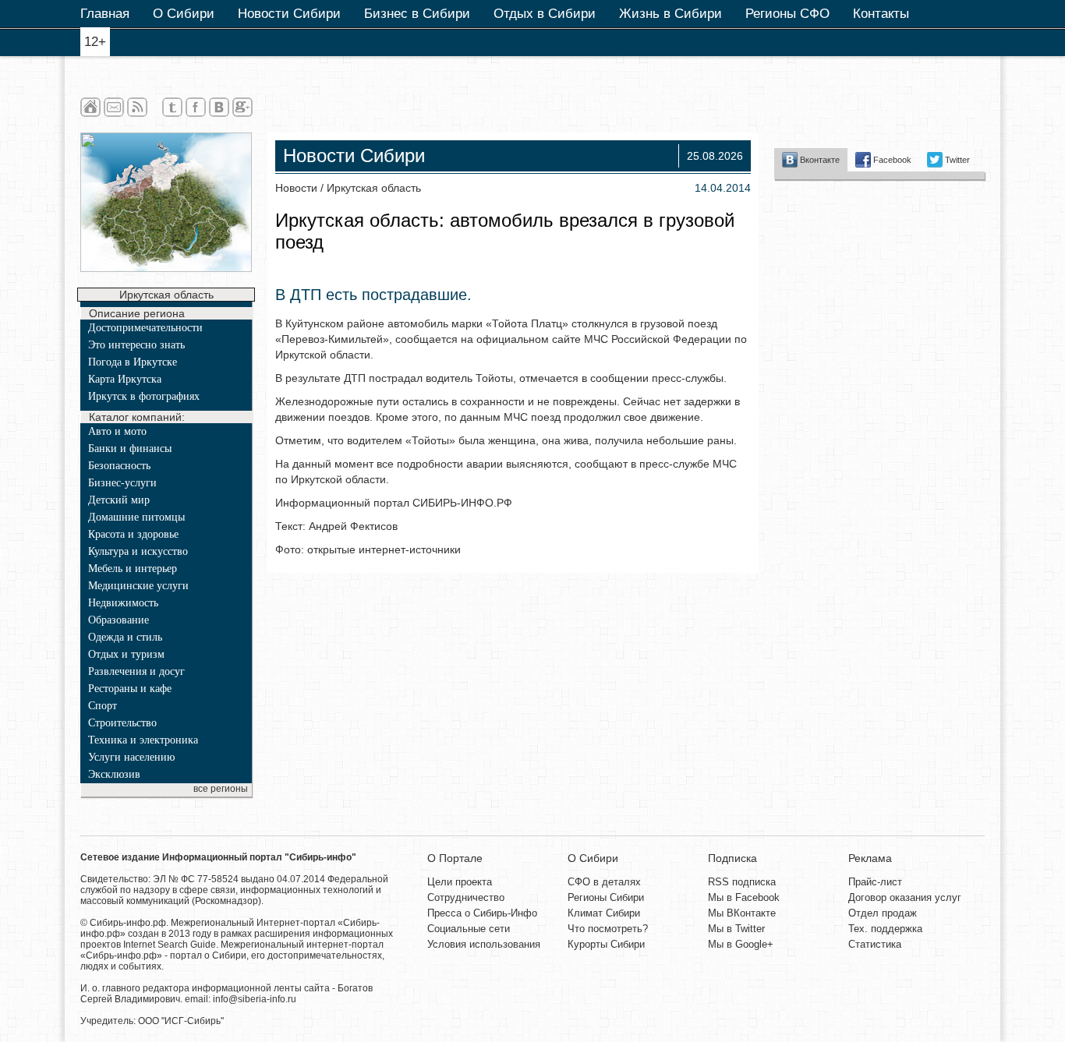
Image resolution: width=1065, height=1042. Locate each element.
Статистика (874, 944)
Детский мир (119, 500)
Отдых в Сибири (545, 13)
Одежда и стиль (125, 637)
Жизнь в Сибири (670, 13)
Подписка (732, 858)
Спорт (102, 706)
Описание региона (137, 313)
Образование (118, 620)
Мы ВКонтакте (742, 913)
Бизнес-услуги (122, 483)
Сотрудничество (465, 897)
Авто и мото (117, 431)
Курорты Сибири (606, 944)
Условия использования (483, 944)
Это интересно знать (136, 345)
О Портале (455, 858)
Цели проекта (459, 882)
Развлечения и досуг (136, 671)
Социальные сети (468, 928)
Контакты (881, 13)
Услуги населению (131, 757)
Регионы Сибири (606, 897)
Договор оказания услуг (904, 897)
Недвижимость (123, 603)
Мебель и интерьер (132, 568)
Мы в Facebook (744, 897)
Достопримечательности (145, 328)
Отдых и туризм (126, 654)
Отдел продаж (882, 913)
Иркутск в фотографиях (144, 396)
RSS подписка (742, 882)
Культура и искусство (138, 551)
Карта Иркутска (124, 379)
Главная (104, 13)
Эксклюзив (114, 774)
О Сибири (183, 13)
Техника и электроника (143, 740)
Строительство (122, 723)
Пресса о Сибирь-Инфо (482, 913)
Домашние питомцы (136, 517)
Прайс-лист (875, 882)
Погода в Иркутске (132, 362)
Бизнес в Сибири (417, 13)
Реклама (870, 858)
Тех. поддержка (885, 928)
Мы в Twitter (736, 928)
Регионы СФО (787, 13)
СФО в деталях (604, 882)
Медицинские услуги (138, 586)
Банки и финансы (130, 448)
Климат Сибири (604, 913)
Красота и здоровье (133, 534)
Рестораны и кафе (130, 688)
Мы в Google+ (740, 944)
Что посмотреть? (608, 928)
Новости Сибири (289, 13)
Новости (296, 188)
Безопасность (119, 466)
